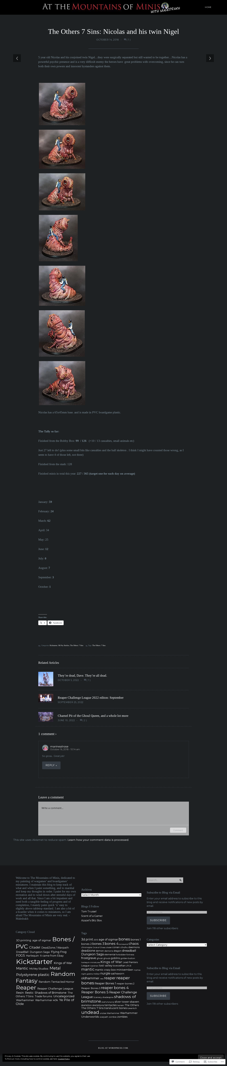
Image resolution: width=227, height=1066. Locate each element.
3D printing (23, 940)
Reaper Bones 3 (90, 988)
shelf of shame (108, 1002)
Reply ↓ (51, 765)
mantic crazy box (105, 969)
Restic (29, 992)
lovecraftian (119, 965)
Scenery (97, 997)
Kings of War (63, 963)
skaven (134, 1001)
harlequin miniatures (90, 962)
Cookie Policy (64, 1059)
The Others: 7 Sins (76, 645)
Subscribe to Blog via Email (163, 892)
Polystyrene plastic (32, 974)
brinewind (123, 944)
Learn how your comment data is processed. (98, 839)
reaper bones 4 (115, 987)
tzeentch (132, 1008)
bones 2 (86, 943)
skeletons (98, 1005)
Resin (20, 992)
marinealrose (59, 746)
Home (208, 7)
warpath (104, 1017)
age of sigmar (41, 940)
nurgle (105, 973)
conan (116, 947)
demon (100, 950)
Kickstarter (53, 645)
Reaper (26, 987)
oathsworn (117, 973)
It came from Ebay (52, 955)
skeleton (86, 1005)
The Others (132, 1005)
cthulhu (124, 947)
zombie (113, 1017)
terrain (120, 1005)
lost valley (105, 965)
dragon (117, 950)
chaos (134, 944)
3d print (87, 939)
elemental (109, 954)
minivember (124, 969)
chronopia (86, 947)
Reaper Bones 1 (105, 983)
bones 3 (98, 944)
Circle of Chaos (98, 947)
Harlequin (32, 955)
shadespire (108, 997)
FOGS (20, 955)
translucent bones (115, 1008)
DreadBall (22, 952)
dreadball (129, 950)
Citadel (34, 947)
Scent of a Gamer (92, 916)
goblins (115, 958)
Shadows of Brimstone (50, 992)
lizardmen (94, 966)
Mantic (22, 968)
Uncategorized (63, 996)
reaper (110, 978)
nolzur (96, 973)
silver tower (122, 1001)
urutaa (103, 1013)
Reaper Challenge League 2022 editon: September (91, 697)
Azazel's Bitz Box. (91, 920)
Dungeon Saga (40, 951)
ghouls (106, 958)
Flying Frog (59, 952)
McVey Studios (63, 645)
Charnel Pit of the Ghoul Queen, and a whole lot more (93, 716)
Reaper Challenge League (55, 988)
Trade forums (43, 996)
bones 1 (136, 939)
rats (101, 979)
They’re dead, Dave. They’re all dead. (82, 675)
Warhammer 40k (46, 1000)
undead (90, 1012)
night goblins (87, 974)
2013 (96, 939)
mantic (87, 969)
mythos (137, 970)
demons (108, 951)
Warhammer (25, 1000)
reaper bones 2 (125, 983)
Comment (178, 830)
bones (124, 939)
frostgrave (88, 958)
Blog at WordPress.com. (113, 1048)
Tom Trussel (89, 911)
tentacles (111, 1005)
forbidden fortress (125, 954)
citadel (109, 947)
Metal (55, 968)
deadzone (88, 950)
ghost (100, 958)
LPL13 (128, 966)
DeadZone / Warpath (55, 947)
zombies (122, 1016)
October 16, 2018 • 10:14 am (65, 749)
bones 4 (112, 943)
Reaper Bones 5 (95, 992)
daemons (134, 947)
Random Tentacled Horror (56, 981)
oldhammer (90, 978)
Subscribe (158, 920)
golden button (127, 958)
